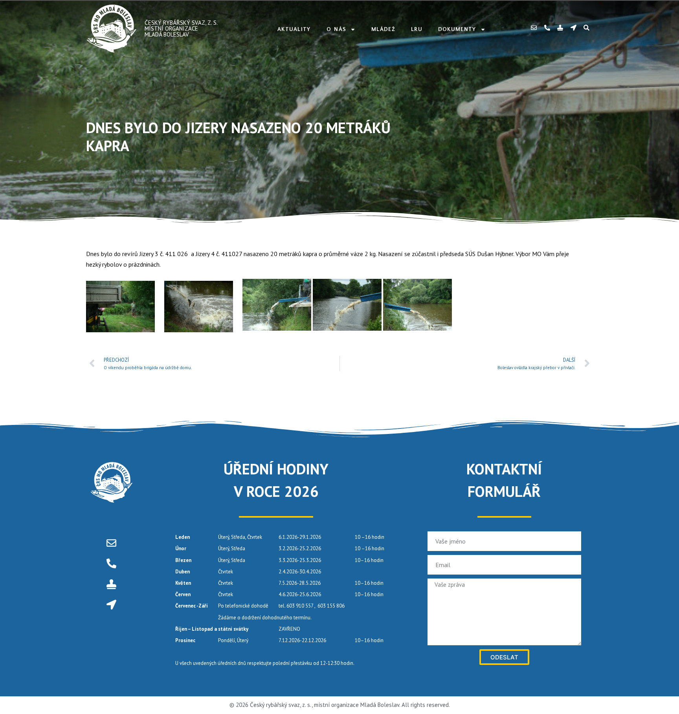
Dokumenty (457, 29)
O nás (337, 29)
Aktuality (294, 29)
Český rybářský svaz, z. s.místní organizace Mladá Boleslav (181, 28)
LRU (416, 29)
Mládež (383, 29)
